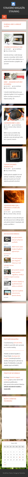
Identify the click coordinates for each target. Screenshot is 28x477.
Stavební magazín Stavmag (14, 9)
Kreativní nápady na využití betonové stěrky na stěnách (18, 284)
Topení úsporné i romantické (10, 165)
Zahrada (19, 214)
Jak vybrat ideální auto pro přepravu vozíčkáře (17, 240)
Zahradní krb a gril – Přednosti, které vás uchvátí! (12, 207)
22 (19, 457)
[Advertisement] (14, 318)
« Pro (5, 465)
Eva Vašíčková (18, 49)
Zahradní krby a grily (12, 123)
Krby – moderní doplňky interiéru (13, 83)
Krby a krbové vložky (10, 51)
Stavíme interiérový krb (13, 47)
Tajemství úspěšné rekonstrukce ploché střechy (17, 293)
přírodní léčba (18, 343)
